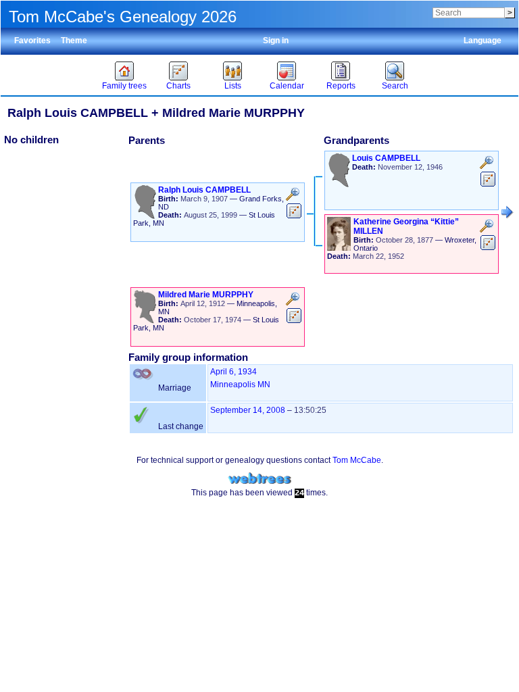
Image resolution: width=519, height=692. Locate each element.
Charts (178, 86)
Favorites (32, 40)
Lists (232, 86)
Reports (340, 86)
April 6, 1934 (233, 371)
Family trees (124, 86)
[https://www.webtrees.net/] (259, 479)
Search (395, 86)
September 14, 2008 (247, 410)
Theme (74, 40)
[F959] (507, 212)
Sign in (276, 40)
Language (482, 40)
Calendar (287, 86)
